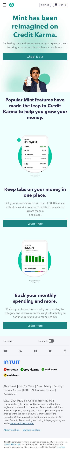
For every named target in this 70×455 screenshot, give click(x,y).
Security (58, 386)
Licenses (61, 447)
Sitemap (8, 341)
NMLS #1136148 (12, 444)
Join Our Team (26, 386)
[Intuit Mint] (11, 6)
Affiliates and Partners (43, 390)
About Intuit (10, 386)
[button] (4, 4)
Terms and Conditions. (22, 423)
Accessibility (10, 394)
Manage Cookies (31, 430)
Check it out (35, 56)
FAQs (26, 390)
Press (39, 386)
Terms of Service (12, 390)
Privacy (47, 386)
